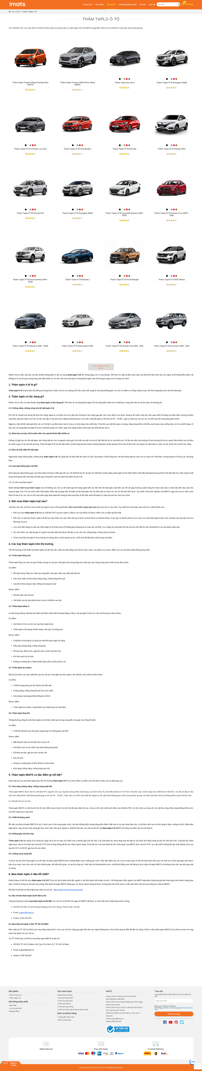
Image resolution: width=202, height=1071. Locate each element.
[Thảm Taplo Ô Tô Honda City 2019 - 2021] (124, 321)
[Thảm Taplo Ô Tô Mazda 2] (77, 254)
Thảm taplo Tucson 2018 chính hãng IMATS (77, 83)
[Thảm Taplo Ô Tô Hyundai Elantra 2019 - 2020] (124, 188)
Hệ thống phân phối (128, 4)
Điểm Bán (12, 1005)
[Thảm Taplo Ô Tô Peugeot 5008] (77, 188)
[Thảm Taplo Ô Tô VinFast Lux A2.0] (30, 124)
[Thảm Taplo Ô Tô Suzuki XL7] (30, 188)
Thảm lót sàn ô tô (15, 995)
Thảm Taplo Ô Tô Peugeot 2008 (172, 83)
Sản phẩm (111, 4)
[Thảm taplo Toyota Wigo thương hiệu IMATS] (30, 57)
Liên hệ (152, 4)
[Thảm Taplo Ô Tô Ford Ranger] (124, 254)
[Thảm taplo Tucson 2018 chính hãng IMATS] (77, 57)
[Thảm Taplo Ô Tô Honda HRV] (171, 124)
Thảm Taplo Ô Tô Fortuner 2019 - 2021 (171, 346)
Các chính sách (64, 991)
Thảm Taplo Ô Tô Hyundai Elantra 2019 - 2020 (124, 214)
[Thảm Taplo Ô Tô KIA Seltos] (171, 254)
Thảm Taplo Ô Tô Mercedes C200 (77, 346)
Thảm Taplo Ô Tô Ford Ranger (124, 279)
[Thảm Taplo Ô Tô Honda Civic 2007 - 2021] (171, 188)
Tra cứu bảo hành (15, 1008)
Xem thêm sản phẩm (101, 367)
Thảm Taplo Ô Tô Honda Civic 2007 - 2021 (171, 214)
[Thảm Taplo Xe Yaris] (124, 57)
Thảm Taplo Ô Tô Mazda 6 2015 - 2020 (30, 346)
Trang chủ (87, 4)
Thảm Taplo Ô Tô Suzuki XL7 (30, 213)
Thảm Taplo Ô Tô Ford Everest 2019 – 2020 (30, 280)
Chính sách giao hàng (65, 1007)
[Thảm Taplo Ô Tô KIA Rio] (124, 124)
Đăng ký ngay (174, 1014)
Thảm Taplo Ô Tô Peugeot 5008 (77, 213)
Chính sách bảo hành (65, 998)
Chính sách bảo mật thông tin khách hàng (73, 1009)
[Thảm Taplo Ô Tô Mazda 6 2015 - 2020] (30, 321)
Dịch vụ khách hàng (66, 1013)
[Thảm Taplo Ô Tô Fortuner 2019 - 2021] (171, 321)
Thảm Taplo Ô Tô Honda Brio (77, 149)
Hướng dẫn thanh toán (66, 1017)
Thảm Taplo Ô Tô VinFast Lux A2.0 (30, 149)
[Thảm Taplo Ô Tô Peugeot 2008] (171, 57)
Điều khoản (169, 1008)
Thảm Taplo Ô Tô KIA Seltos (172, 279)
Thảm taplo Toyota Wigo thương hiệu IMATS (30, 83)
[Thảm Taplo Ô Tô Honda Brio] (77, 124)
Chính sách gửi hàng (65, 1001)
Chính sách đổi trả (64, 1004)
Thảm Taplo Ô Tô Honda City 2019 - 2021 (124, 346)
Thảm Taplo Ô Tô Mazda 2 (77, 279)
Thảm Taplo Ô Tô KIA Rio (124, 149)
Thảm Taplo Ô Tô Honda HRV (172, 149)
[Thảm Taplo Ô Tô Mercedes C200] (77, 321)
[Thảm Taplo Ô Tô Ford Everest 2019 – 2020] (30, 254)
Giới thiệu (99, 4)
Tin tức (143, 4)
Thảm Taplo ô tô (29, 11)
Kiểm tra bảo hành (64, 1020)
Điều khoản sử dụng (65, 995)
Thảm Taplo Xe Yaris (124, 83)
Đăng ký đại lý (14, 1011)
